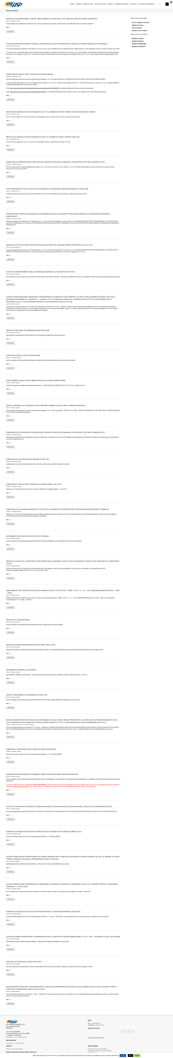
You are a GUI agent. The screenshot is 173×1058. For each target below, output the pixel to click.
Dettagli (10, 31)
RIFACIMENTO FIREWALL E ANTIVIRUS (21, 670)
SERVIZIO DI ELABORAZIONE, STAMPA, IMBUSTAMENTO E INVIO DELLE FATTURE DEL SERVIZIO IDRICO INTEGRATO (51, 19)
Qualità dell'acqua (93, 1052)
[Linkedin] (133, 1031)
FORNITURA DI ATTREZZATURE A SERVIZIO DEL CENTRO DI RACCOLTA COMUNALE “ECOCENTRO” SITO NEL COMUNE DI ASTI (55, 162)
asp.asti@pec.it (96, 1023)
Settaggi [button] (123, 1055)
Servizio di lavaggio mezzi (18, 620)
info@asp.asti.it (99, 1025)
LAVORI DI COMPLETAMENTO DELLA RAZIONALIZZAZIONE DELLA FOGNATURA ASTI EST (40, 272)
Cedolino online (19, 1043)
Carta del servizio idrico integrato (97, 1049)
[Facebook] (122, 1031)
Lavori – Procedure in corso (13, 46)
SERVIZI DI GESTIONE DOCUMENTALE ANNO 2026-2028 (27, 330)
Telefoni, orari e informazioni (14, 1049)
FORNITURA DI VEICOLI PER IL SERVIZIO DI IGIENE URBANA (29, 74)
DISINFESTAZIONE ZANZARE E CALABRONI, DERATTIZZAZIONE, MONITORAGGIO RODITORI (42, 774)
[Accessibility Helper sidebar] (171, 2)
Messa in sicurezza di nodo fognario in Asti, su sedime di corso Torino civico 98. (43, 137)
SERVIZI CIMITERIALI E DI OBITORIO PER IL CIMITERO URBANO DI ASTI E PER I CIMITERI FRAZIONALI (46, 405)
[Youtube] (125, 1031)
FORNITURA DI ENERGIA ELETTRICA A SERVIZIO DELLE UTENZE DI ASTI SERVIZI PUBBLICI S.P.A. (44, 831)
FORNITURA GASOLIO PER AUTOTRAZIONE (23, 355)
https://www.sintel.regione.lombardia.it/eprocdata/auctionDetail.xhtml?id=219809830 (34, 88)
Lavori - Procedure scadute (12, 274)
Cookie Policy (115, 1055)
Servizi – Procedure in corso (13, 21)
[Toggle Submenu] (165, 22)
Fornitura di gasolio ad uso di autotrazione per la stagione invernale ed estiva (43, 911)
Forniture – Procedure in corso (13, 76)
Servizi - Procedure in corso (13, 724)
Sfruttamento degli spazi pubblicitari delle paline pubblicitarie (35, 380)
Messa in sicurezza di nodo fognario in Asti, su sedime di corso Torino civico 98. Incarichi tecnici (50, 112)
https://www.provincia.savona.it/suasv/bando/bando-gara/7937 (28, 92)
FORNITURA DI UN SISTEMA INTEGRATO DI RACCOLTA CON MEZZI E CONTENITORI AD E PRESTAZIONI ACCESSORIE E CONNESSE (57, 509)
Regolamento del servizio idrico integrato (100, 1050)
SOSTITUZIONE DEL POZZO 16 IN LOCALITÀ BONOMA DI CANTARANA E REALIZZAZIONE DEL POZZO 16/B (47, 189)
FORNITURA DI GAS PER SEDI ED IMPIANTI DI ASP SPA (27, 459)
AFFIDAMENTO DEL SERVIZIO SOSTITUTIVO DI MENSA (27, 536)
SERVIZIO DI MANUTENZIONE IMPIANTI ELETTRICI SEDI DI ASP (30, 645)
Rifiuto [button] (130, 1055)
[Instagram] (129, 1031)
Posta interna (10, 1043)
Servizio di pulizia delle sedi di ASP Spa (23, 962)
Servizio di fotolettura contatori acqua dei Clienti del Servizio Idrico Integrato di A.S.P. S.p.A (49, 245)
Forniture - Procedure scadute (13, 751)
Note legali (9, 1037)
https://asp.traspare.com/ (21, 786)
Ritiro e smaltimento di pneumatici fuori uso (26, 695)
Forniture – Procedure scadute (13, 164)
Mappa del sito (22, 1037)
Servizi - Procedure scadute (13, 247)
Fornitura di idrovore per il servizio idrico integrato (31, 749)
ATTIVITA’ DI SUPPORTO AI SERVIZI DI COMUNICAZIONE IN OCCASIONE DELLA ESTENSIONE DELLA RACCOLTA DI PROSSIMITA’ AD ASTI (59, 806)
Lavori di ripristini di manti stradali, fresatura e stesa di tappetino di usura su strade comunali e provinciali (56, 44)
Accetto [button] (137, 1055)
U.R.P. (15, 1037)
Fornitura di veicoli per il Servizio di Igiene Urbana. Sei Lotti (34, 484)
